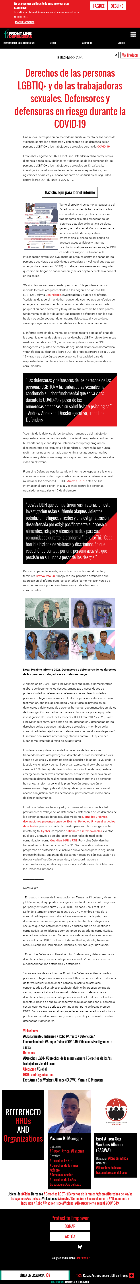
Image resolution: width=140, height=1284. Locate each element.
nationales (72, 831)
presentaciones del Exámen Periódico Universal (72, 821)
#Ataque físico (54, 1041)
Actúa (70, 1236)
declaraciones (32, 821)
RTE (74, 840)
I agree (98, 6)
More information (24, 22)
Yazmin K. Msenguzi (90, 1080)
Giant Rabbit (82, 1258)
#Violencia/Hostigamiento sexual (83, 1203)
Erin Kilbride (53, 294)
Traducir (132, 55)
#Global (42, 1069)
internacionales (92, 831)
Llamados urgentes (94, 816)
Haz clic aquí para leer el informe (70, 192)
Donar (53, 43)
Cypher (45, 831)
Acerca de (87, 43)
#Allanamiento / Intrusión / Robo (44, 1036)
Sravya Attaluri (45, 576)
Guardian (56, 840)
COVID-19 (103, 146)
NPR (66, 840)
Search (121, 43)
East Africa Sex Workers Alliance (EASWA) (50, 1080)
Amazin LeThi (76, 481)
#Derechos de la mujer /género (65, 1058)
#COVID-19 (71, 1041)
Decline (117, 6)
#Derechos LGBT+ (34, 1058)
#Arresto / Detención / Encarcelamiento (82, 1198)
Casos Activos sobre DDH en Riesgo (102, 1275)
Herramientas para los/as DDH (18, 43)
